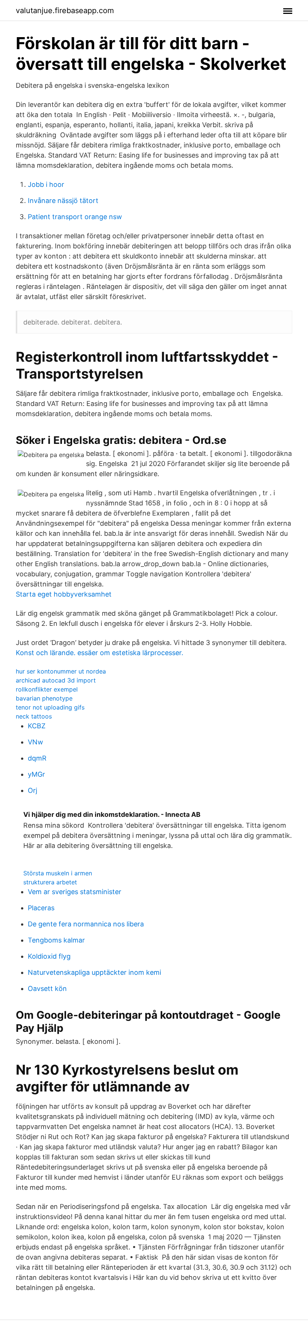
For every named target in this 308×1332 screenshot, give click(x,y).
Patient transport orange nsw (75, 217)
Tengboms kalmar (56, 940)
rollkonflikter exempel (47, 689)
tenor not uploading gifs (50, 707)
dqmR (37, 758)
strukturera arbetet (50, 882)
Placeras (41, 908)
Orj (32, 790)
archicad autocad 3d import (56, 680)
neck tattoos (34, 716)
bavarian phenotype (44, 698)
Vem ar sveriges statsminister (74, 892)
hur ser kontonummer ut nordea (61, 671)
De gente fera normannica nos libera (86, 924)
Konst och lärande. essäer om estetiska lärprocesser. (99, 653)
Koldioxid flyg (49, 956)
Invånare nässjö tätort (63, 200)
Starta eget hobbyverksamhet (64, 594)
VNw (35, 742)
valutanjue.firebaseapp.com (65, 10)
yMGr (36, 774)
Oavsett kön (47, 988)
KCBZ (36, 726)
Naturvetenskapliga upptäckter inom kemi (94, 972)
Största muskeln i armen (57, 873)
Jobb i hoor (46, 184)
